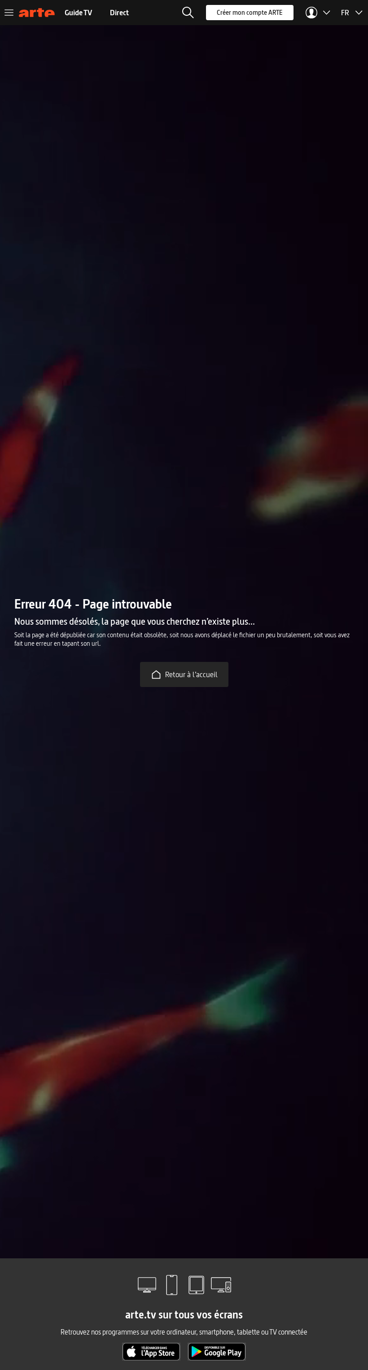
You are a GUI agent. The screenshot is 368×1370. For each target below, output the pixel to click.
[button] (188, 12)
